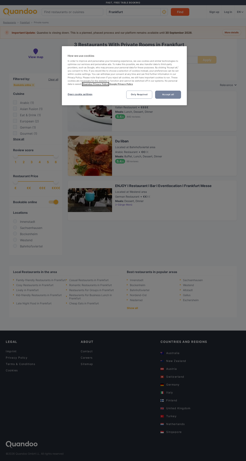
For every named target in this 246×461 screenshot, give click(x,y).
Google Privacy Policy (121, 84)
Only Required (139, 94)
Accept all (168, 94)
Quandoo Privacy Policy (95, 84)
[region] (124, 75)
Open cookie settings (80, 94)
